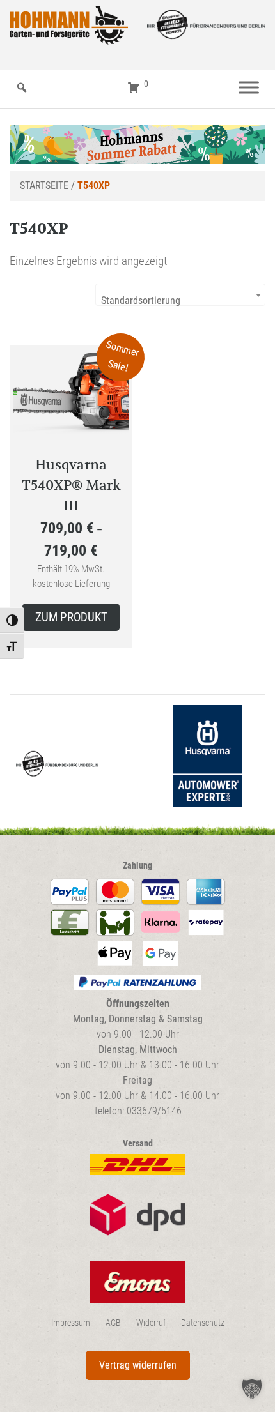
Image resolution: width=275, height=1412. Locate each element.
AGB (113, 1322)
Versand (138, 1143)
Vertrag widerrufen (138, 1365)
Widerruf (151, 1322)
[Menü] (249, 88)
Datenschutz (202, 1322)
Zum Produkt (71, 617)
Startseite (44, 185)
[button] (252, 1389)
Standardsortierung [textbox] (140, 300)
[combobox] (180, 295)
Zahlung (137, 865)
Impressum (70, 1322)
